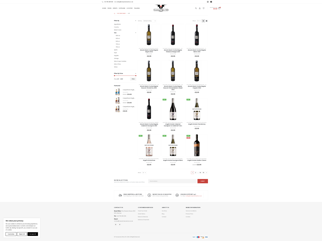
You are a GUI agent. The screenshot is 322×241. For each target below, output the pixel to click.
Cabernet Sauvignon (159, 122)
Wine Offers (117, 64)
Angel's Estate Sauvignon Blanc (173, 160)
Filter (133, 79)
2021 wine (165, 48)
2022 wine (141, 48)
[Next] (206, 172)
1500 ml (118, 35)
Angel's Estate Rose (149, 160)
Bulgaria (180, 122)
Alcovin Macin (150, 48)
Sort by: (140, 21)
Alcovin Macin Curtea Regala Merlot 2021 (197, 51)
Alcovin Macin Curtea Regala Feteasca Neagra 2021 (173, 51)
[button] (196, 8)
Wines (109, 8)
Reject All (22, 234)
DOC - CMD (180, 48)
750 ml (145, 48)
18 (200, 172)
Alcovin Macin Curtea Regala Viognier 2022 (197, 87)
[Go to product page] (117, 91)
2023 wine (165, 122)
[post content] (149, 35)
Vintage (116, 58)
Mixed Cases (117, 30)
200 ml (118, 38)
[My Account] (200, 8)
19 (203, 172)
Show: (194, 21)
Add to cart (150, 44)
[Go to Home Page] (114, 13)
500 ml (118, 41)
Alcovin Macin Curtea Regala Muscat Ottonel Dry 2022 (149, 87)
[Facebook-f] (119, 224)
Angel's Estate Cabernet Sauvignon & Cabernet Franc (173, 125)
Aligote (156, 48)
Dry (207, 48)
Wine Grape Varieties (120, 61)
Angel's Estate (174, 122)
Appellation (117, 24)
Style (115, 53)
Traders (137, 8)
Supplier (116, 55)
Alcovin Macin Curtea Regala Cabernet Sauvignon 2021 (149, 125)
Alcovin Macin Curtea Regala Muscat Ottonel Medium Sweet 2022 (173, 88)
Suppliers (122, 8)
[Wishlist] (204, 8)
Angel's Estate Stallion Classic (196, 160)
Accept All (33, 234)
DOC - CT (204, 48)
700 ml (118, 44)
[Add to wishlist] (157, 26)
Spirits (115, 8)
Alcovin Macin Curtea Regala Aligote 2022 (149, 51)
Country (130, 8)
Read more (198, 118)
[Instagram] (115, 224)
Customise (11, 234)
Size (115, 33)
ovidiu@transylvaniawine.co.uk (193, 196)
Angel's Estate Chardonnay (197, 124)
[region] (21, 228)
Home (104, 8)
